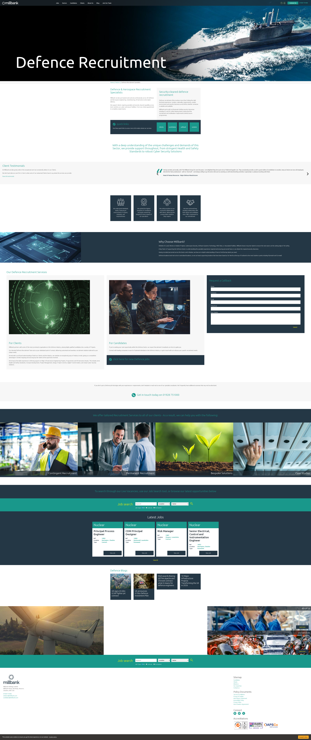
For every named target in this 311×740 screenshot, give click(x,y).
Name (212, 286)
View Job (112, 553)
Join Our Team (107, 3)
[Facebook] (234, 713)
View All (155, 560)
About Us (90, 3)
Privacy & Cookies (238, 696)
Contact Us (293, 3)
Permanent (158, 508)
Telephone (214, 306)
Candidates (73, 3)
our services (304, 632)
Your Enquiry (214, 312)
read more (302, 627)
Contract (149, 508)
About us (236, 684)
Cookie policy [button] (53, 737)
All (144, 508)
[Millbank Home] (10, 3)
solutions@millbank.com (10, 695)
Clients (82, 3)
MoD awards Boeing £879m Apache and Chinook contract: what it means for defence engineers (166, 580)
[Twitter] (243, 713)
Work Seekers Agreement (241, 704)
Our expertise (237, 686)
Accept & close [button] (303, 737)
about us (306, 608)
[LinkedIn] (239, 713)
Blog (98, 3)
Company (213, 293)
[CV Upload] (284, 3)
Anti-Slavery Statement (240, 698)
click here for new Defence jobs (131, 359)
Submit (295, 327)
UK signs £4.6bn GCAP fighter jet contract (118, 593)
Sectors (64, 3)
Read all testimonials (8, 176)
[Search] (281, 3)
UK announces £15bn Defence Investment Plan (142, 593)
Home (112, 82)
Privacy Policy (237, 702)
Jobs (57, 3)
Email (212, 299)
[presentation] (157, 173)
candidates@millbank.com (10, 697)
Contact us (236, 688)
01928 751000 (303, 3)
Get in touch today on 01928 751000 (157, 394)
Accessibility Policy (238, 700)
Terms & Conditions (239, 694)
